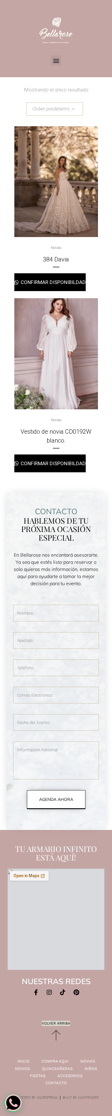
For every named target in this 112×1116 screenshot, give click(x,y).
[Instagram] (49, 992)
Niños (91, 1068)
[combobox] (54, 109)
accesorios (69, 1076)
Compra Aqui (55, 1061)
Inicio (23, 1061)
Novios (22, 1068)
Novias (56, 248)
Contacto (56, 1083)
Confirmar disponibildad (52, 282)
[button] (56, 60)
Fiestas (37, 1076)
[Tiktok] (63, 992)
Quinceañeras (57, 1068)
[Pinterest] (76, 992)
